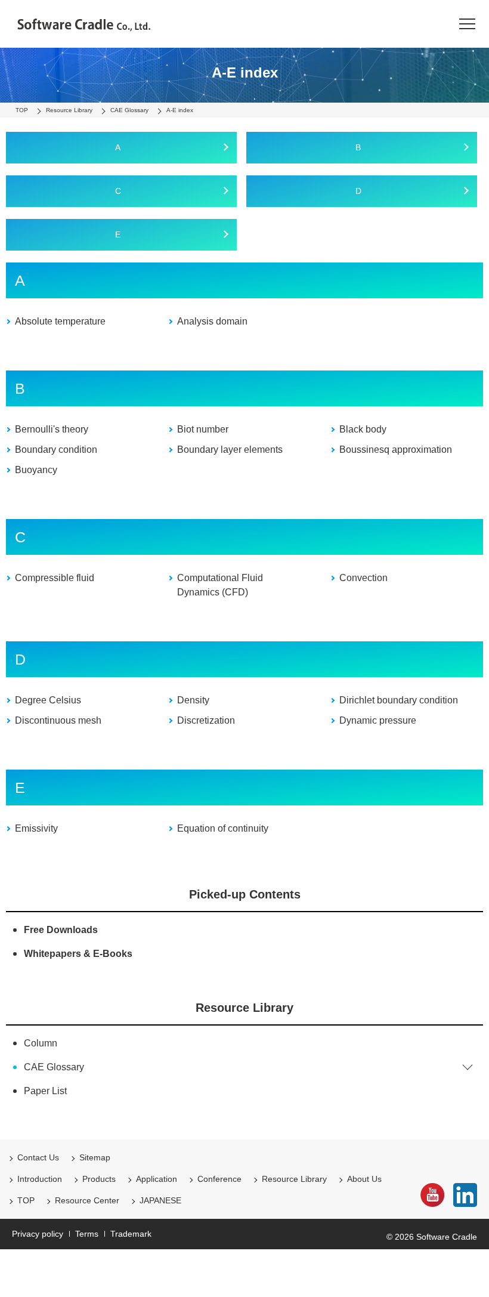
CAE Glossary (54, 1067)
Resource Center (87, 1200)
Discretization (206, 720)
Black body (362, 429)
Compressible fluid (54, 578)
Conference (219, 1179)
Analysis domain (212, 321)
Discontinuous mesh (58, 720)
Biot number (202, 429)
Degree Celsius (48, 700)
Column (40, 1043)
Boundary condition (56, 449)
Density (193, 700)
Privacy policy (37, 1234)
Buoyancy (36, 470)
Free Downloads (61, 930)
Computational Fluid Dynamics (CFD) (220, 585)
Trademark (130, 1234)
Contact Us (38, 1157)
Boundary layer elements (230, 449)
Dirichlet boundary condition (398, 700)
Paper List (45, 1091)
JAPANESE (160, 1200)
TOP (26, 1200)
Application (156, 1179)
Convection (363, 578)
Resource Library (244, 1007)
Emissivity (36, 828)
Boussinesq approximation (395, 449)
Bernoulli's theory (51, 429)
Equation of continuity (222, 828)
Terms (86, 1234)
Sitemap (94, 1157)
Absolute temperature (60, 321)
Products (99, 1179)
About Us (364, 1179)
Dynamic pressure (377, 720)
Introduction (39, 1179)
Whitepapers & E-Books (78, 954)
